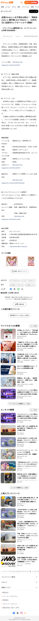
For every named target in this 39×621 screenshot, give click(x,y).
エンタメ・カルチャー (28, 280)
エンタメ (8, 7)
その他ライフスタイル (16, 285)
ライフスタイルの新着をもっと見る (19, 403)
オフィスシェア (7, 36)
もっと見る (33, 326)
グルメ (14, 7)
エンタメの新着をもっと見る (19, 487)
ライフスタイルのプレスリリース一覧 (20, 571)
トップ (3, 571)
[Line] (18, 289)
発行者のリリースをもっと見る (19, 315)
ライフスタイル (14, 280)
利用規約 (5, 600)
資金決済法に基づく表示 (10, 607)
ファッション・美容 (28, 7)
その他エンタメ (30, 285)
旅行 (19, 7)
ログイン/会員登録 (31, 2)
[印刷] (22, 289)
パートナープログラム (10, 596)
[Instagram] (21, 613)
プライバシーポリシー (10, 604)
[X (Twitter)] (15, 289)
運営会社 (5, 592)
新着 (2, 7)
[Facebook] (11, 289)
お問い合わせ (19, 304)
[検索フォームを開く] (21, 2)
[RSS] (25, 613)
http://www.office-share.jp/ (18, 246)
